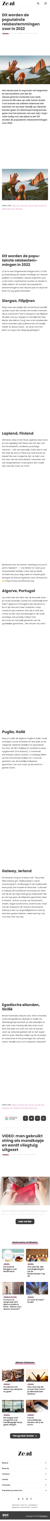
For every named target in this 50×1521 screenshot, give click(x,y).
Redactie (15, 1505)
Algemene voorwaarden (21, 1507)
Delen (25, 1118)
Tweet (31, 1118)
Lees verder (25, 1221)
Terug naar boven (23, 1435)
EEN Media (43, 1516)
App (43, 1118)
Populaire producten (12, 1490)
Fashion (6, 1474)
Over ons (24, 1505)
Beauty (5, 1468)
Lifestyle (6, 1485)
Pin (37, 1118)
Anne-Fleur (33, 33)
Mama (5, 1463)
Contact (34, 1507)
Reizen (5, 33)
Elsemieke (32, 1154)
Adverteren (33, 1505)
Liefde (5, 1479)
